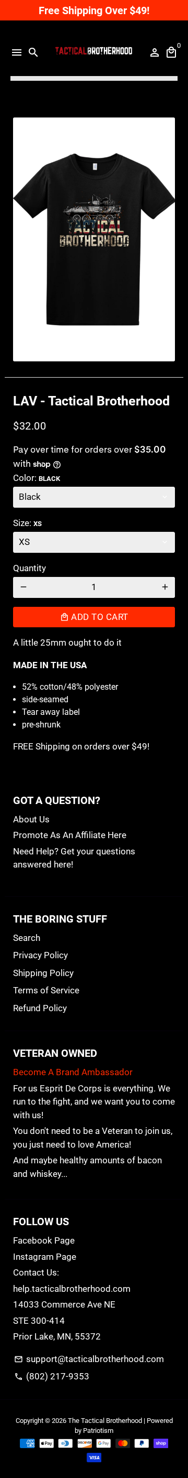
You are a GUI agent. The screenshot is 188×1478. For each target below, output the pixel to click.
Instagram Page (44, 1256)
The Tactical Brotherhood (105, 1421)
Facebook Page (44, 1240)
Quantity (29, 568)
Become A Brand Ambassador (73, 1072)
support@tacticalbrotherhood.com (89, 1359)
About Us (31, 819)
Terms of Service (46, 990)
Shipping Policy (43, 973)
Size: (27, 523)
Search (26, 938)
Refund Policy (40, 1008)
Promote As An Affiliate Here (69, 835)
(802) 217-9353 (51, 1376)
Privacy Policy (40, 955)
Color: (36, 478)
